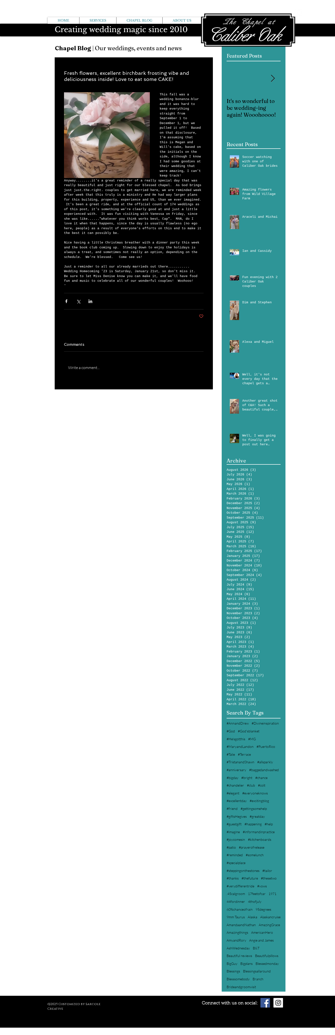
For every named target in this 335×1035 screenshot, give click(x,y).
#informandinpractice (259, 832)
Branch (258, 979)
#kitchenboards (259, 839)
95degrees (263, 909)
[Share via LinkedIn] (90, 301)
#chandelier (235, 785)
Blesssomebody (238, 979)
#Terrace (244, 754)
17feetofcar (257, 894)
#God (231, 731)
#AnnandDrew (238, 723)
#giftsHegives (237, 816)
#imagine (233, 832)
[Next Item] (273, 79)
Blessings (233, 971)
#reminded (235, 855)
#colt (261, 785)
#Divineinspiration (265, 723)
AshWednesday (238, 948)
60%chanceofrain (240, 909)
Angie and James (261, 940)
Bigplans (246, 963)
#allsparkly (265, 762)
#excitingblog (259, 801)
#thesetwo (269, 878)
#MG (252, 739)
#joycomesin (236, 839)
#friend (232, 808)
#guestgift (234, 824)
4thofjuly (254, 901)
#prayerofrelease (251, 847)
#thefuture (250, 878)
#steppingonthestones (243, 871)
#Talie (231, 754)
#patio (231, 847)
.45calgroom (236, 894)
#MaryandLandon (240, 746)
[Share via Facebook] (66, 301)
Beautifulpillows (266, 956)
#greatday (257, 816)
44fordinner (236, 901)
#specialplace (236, 863)
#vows (262, 886)
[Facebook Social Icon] (265, 1003)
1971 (272, 894)
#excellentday (237, 801)
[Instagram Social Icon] (278, 1003)
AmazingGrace (269, 925)
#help (269, 824)
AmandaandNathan (241, 925)
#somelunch (255, 855)
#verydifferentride (240, 886)
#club (251, 785)
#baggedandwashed (264, 770)
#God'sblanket (248, 731)
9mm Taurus (236, 917)
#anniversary (236, 770)
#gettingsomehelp (254, 808)
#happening (253, 824)
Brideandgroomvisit (241, 987)
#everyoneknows (255, 793)
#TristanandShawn (240, 762)
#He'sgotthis (236, 739)
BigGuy (232, 963)
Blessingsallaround (257, 971)
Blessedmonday (267, 963)
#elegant (233, 793)
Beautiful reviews (239, 956)
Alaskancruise (270, 917)
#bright (246, 778)
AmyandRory (236, 940)
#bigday (232, 778)
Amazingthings (237, 932)
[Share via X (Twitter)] (78, 301)
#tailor (267, 871)
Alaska (252, 917)
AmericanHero (262, 932)
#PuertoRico (266, 746)
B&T (256, 948)
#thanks (233, 878)
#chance (261, 778)
